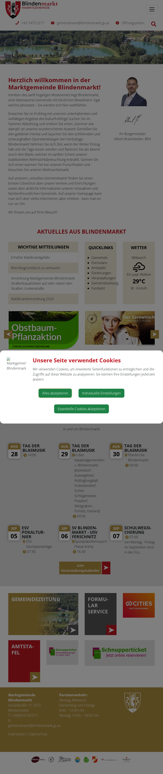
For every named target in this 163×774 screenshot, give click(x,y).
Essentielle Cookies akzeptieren (81, 409)
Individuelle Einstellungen (101, 393)
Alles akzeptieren (55, 393)
